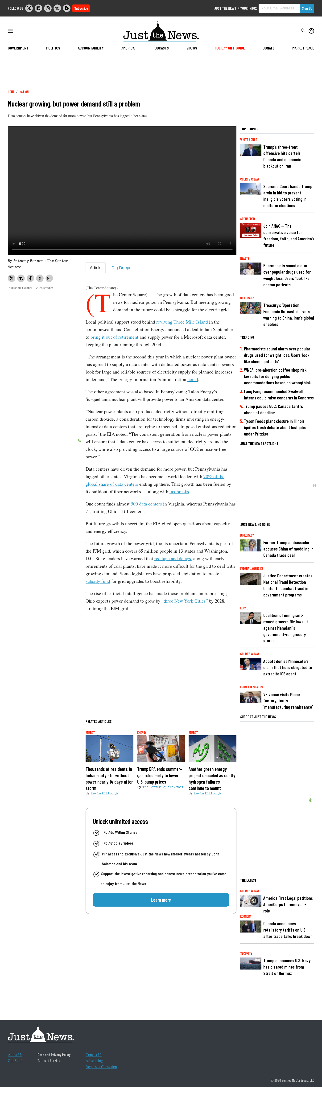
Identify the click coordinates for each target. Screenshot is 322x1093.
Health (245, 258)
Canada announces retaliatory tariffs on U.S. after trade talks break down (288, 930)
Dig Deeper (122, 267)
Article (96, 267)
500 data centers (146, 504)
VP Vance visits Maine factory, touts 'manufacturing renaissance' (288, 701)
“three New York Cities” (184, 601)
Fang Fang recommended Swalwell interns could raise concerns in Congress (279, 394)
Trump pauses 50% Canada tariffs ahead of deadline (273, 409)
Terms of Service (48, 1060)
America (128, 47)
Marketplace (303, 47)
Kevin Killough (104, 793)
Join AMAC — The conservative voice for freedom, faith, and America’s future (288, 235)
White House (248, 140)
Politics (53, 47)
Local (244, 608)
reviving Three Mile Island (182, 322)
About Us (15, 1054)
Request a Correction (101, 1066)
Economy (246, 916)
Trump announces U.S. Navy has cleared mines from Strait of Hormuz (287, 967)
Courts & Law (249, 179)
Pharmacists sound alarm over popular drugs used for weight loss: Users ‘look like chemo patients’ (287, 275)
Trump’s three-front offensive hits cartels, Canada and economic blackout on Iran (282, 156)
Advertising (94, 1060)
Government (18, 47)
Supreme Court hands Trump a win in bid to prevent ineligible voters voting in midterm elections (287, 196)
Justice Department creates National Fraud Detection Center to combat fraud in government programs (287, 585)
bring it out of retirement (114, 337)
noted (192, 379)
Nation (24, 92)
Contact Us (94, 1054)
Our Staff (15, 1060)
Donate (269, 47)
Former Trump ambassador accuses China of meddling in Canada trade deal (288, 549)
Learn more (161, 900)
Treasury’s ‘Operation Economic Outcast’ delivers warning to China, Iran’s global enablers (288, 314)
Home (11, 92)
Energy (90, 733)
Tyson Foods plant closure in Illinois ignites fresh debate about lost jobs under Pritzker (275, 427)
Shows (191, 47)
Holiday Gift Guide (230, 47)
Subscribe (81, 8)
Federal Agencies (251, 569)
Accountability (91, 47)
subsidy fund (98, 581)
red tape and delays (172, 558)
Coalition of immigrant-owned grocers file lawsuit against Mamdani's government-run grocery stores (285, 627)
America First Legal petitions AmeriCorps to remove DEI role (288, 904)
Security (246, 953)
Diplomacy (247, 298)
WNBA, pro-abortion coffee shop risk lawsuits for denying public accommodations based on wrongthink (277, 376)
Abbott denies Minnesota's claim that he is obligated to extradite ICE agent (287, 667)
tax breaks (179, 491)
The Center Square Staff (162, 787)
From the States (251, 687)
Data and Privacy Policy (53, 1054)
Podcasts (161, 47)
